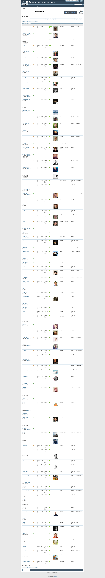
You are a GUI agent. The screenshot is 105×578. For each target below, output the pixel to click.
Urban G (24, 26)
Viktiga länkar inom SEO (27, 6)
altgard (24, 495)
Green (23, 499)
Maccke (24, 526)
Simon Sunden (25, 281)
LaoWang (24, 383)
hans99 (24, 77)
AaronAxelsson (25, 64)
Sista (36, 21)
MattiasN (24, 185)
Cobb (23, 518)
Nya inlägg (36, 6)
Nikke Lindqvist (25, 147)
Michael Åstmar (26, 561)
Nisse (23, 355)
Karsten (24, 316)
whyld (23, 174)
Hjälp (81, 0)
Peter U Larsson (26, 331)
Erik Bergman (25, 123)
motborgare (25, 387)
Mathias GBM (25, 277)
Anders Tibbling (26, 228)
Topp (82, 569)
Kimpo (23, 106)
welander (24, 180)
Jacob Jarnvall (25, 454)
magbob (24, 507)
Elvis (23, 266)
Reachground (25, 475)
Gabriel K (24, 413)
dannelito (24, 303)
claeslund (24, 445)
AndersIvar (25, 136)
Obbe (23, 432)
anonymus (24, 307)
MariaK (24, 394)
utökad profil (28, 34)
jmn (23, 460)
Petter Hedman (26, 71)
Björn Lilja (24, 533)
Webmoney (25, 236)
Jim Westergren (26, 33)
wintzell (24, 424)
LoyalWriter (25, 376)
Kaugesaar (24, 247)
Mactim (24, 486)
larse (23, 503)
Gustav (24, 258)
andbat (24, 546)
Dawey (24, 365)
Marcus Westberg (26, 193)
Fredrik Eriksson (26, 167)
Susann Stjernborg (26, 251)
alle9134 (24, 350)
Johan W (24, 409)
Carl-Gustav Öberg (26, 490)
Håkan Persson (25, 417)
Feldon (24, 161)
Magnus (24, 45)
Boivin (23, 288)
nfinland (24, 344)
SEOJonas (24, 130)
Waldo (23, 398)
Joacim (24, 465)
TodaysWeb (55, 576)
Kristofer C (24, 550)
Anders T (24, 428)
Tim (23, 540)
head (23, 450)
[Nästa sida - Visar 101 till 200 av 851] (34, 21)
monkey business (26, 296)
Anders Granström (26, 511)
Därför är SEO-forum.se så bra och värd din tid (57, 6)
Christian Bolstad (26, 270)
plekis (23, 311)
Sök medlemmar (80, 21)
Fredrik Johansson (26, 99)
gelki (23, 522)
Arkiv (79, 569)
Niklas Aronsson (26, 40)
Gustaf (24, 402)
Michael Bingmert (26, 215)
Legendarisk (25, 471)
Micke (23, 204)
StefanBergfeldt (26, 189)
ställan (23, 240)
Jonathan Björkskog (27, 370)
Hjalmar (24, 143)
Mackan (24, 555)
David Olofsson (25, 95)
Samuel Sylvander (26, 439)
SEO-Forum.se (76, 569)
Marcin (24, 200)
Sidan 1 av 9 (25, 21)
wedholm (24, 117)
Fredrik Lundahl (26, 210)
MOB (23, 232)
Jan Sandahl (25, 262)
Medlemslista (43, 6)
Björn (23, 320)
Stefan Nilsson (25, 88)
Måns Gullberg (25, 337)
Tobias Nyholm (25, 51)
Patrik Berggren (26, 82)
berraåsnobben (26, 482)
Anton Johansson (26, 154)
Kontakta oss (71, 569)
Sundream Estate (26, 110)
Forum (24, 4)
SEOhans (24, 292)
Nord (23, 221)
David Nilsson (25, 359)
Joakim (24, 324)
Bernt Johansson (26, 58)
